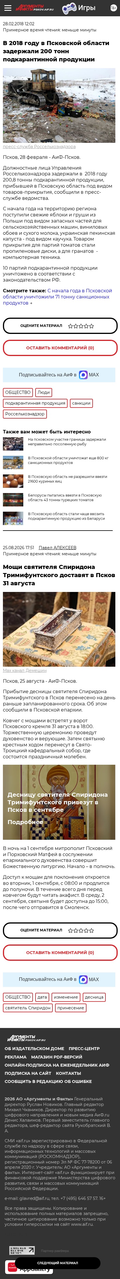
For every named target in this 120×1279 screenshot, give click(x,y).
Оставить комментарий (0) (60, 348)
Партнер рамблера (55, 1251)
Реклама (16, 1057)
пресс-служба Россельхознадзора (39, 146)
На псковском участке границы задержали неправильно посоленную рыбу (67, 441)
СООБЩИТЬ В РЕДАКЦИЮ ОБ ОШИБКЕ (48, 1081)
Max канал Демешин (25, 670)
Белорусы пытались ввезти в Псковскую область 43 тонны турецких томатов (65, 497)
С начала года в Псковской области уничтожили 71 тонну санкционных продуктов (57, 297)
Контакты (68, 1073)
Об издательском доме (34, 1048)
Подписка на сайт (28, 1073)
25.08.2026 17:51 (18, 547)
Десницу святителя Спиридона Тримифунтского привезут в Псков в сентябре (58, 802)
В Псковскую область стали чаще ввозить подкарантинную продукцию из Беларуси (66, 516)
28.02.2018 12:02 (18, 23)
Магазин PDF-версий (56, 1057)
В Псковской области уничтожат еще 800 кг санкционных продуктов (68, 460)
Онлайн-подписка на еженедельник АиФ (57, 1065)
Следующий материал (57, 1263)
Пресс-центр (84, 1048)
